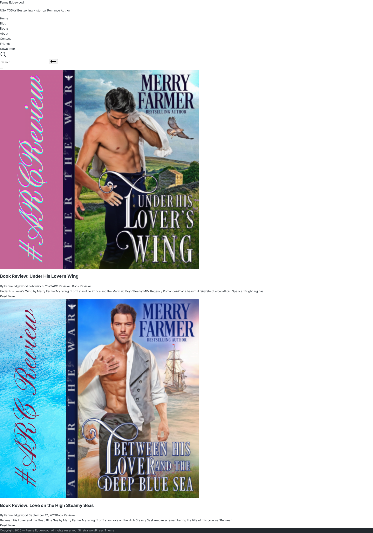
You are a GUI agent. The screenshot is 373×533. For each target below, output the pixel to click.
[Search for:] (24, 62)
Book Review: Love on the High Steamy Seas (47, 505)
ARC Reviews (61, 286)
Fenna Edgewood (12, 2)
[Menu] (1, 68)
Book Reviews (82, 286)
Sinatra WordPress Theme (96, 530)
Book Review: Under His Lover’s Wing (39, 276)
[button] (53, 61)
